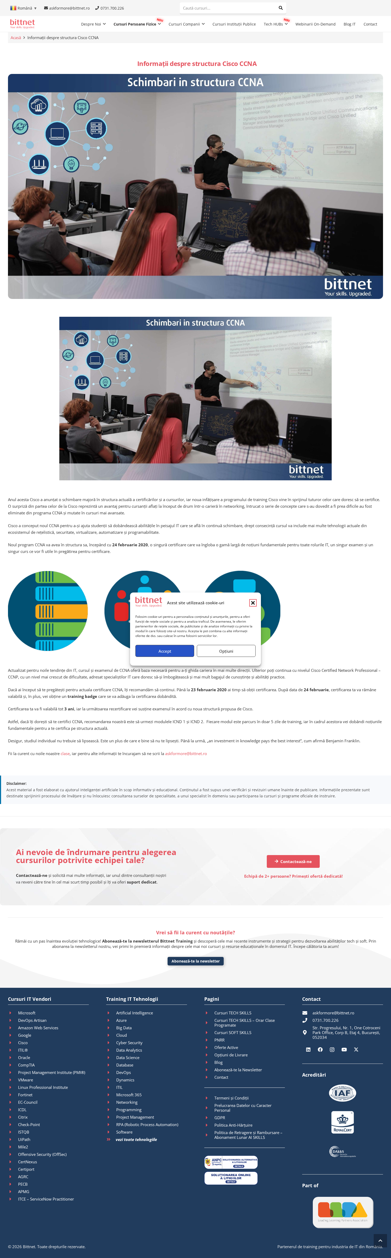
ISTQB (23, 1132)
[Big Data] (111, 1027)
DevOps (123, 1072)
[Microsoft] (13, 1012)
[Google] (13, 1035)
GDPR (219, 1117)
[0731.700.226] (307, 1020)
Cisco (23, 1042)
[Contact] (209, 1077)
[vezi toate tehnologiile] (111, 1139)
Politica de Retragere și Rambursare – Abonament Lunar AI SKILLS (248, 1135)
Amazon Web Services (38, 1027)
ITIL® (23, 1050)
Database (124, 1065)
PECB (23, 1184)
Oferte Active (226, 1047)
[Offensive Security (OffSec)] (13, 1154)
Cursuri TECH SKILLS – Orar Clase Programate (244, 1023)
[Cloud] (111, 1035)
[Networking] (111, 1102)
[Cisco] (13, 1042)
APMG (23, 1191)
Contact (221, 1077)
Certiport (26, 1169)
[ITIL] (111, 1087)
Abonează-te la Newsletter (238, 1069)
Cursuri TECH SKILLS (232, 1012)
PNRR (219, 1040)
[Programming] (111, 1109)
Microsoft (26, 1012)
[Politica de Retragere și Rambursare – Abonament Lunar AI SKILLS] (209, 1134)
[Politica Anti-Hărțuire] (209, 1125)
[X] (356, 1050)
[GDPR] (209, 1117)
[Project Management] (111, 1117)
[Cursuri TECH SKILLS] (209, 1012)
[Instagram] (332, 1050)
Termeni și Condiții (231, 1098)
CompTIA (26, 1065)
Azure (121, 1020)
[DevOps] (111, 1072)
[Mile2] (13, 1146)
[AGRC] (13, 1176)
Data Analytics (129, 1050)
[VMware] (13, 1079)
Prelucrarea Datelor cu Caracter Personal (243, 1108)
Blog (218, 1062)
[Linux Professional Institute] (13, 1087)
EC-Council (28, 1102)
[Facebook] (320, 1050)
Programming (129, 1109)
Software (124, 1132)
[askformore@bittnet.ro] (307, 1012)
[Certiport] (13, 1169)
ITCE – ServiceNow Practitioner (46, 1199)
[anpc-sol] (244, 1178)
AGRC (23, 1176)
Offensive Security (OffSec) (42, 1154)
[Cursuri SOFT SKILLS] (209, 1032)
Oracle (24, 1057)
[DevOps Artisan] (13, 1020)
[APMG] (13, 1191)
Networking (127, 1102)
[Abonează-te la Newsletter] (209, 1069)
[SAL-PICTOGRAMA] (244, 1162)
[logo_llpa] (342, 1212)
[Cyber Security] (111, 1042)
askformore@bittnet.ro (186, 753)
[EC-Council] (13, 1102)
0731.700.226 (326, 1020)
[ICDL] (13, 1109)
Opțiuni (226, 650)
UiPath (24, 1139)
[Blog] (209, 1062)
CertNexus (27, 1161)
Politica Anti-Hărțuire (233, 1125)
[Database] (111, 1065)
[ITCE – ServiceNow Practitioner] (13, 1199)
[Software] (111, 1132)
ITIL (119, 1087)
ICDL (22, 1109)
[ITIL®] (13, 1050)
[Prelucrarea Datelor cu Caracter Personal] (209, 1107)
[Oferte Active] (209, 1047)
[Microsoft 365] (111, 1094)
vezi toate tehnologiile (136, 1139)
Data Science (127, 1057)
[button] (253, 602)
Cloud (121, 1035)
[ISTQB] (13, 1132)
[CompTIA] (13, 1065)
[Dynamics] (111, 1079)
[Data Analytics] (111, 1050)
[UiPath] (13, 1139)
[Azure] (111, 1020)
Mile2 (23, 1146)
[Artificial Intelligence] (111, 1012)
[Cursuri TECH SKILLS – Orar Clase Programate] (209, 1022)
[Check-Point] (13, 1124)
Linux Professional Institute (43, 1087)
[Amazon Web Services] (13, 1027)
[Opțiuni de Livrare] (209, 1054)
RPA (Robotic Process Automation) (147, 1124)
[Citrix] (13, 1117)
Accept (165, 650)
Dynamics (125, 1079)
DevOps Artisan (32, 1020)
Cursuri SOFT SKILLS (232, 1032)
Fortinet (25, 1094)
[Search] (280, 8)
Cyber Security (129, 1042)
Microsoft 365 (129, 1094)
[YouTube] (344, 1050)
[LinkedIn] (308, 1050)
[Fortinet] (13, 1094)
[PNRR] (209, 1040)
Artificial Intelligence (134, 1012)
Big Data (124, 1027)
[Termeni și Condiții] (209, 1097)
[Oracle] (13, 1057)
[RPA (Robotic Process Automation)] (111, 1124)
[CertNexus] (13, 1161)
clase (65, 753)
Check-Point (29, 1124)
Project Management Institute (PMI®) (51, 1072)
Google (24, 1035)
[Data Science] (111, 1057)
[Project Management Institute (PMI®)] (13, 1072)
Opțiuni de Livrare (231, 1054)
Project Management (135, 1117)
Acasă (16, 37)
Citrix (23, 1117)
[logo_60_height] (22, 24)
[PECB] (13, 1184)
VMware (25, 1079)
